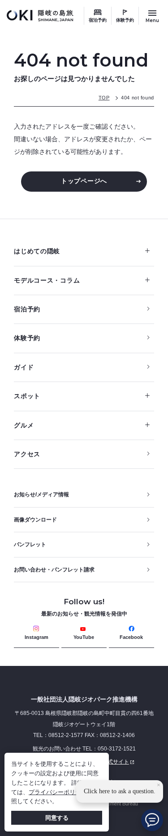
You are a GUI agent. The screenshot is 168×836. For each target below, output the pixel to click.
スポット (27, 396)
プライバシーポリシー (58, 792)
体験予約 (125, 20)
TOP (104, 97)
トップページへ (84, 180)
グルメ (24, 425)
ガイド (24, 367)
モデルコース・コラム (47, 280)
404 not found (137, 97)
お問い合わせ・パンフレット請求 (54, 569)
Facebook (131, 637)
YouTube (83, 637)
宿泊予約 (98, 20)
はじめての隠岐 (37, 251)
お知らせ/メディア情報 (41, 494)
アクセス (27, 454)
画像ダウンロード (35, 520)
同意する (57, 817)
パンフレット (30, 544)
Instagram (36, 637)
